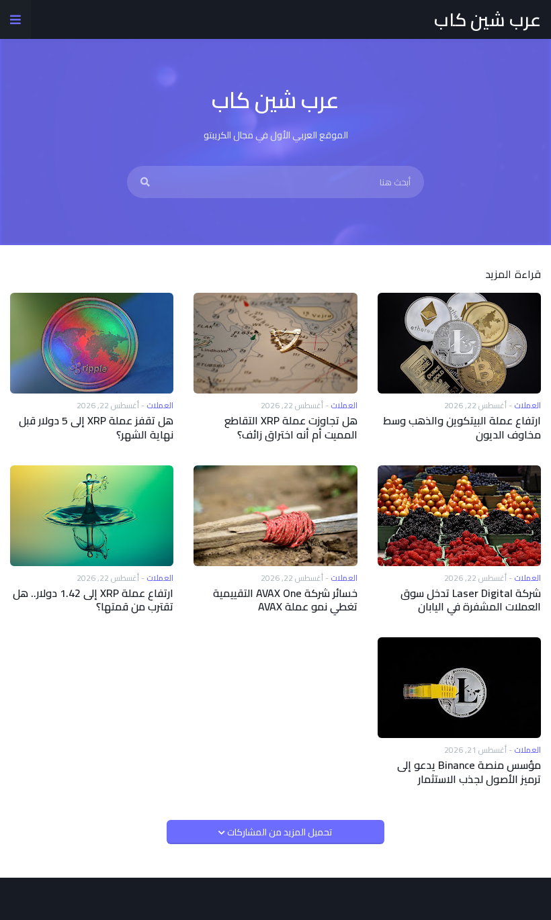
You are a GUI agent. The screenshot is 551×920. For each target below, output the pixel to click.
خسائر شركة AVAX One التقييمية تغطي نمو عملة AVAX (285, 600)
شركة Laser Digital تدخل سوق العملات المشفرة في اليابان (470, 600)
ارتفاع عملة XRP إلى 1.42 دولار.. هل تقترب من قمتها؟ (93, 600)
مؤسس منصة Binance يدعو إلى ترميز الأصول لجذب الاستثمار (469, 772)
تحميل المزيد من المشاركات (278, 832)
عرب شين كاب (487, 19)
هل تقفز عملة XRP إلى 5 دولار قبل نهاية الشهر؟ (96, 428)
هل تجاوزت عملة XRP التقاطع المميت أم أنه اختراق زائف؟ (290, 428)
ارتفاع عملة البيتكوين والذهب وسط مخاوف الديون (462, 428)
